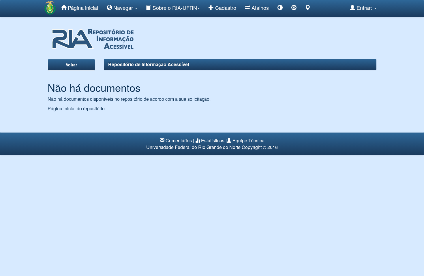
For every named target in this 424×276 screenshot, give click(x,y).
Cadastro (225, 7)
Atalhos (259, 7)
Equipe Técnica (248, 140)
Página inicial (82, 7)
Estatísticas (212, 140)
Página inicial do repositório (76, 108)
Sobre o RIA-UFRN (174, 7)
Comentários (179, 140)
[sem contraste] (294, 8)
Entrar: (364, 7)
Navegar (123, 7)
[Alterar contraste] (280, 8)
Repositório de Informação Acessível (148, 64)
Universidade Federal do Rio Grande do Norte (193, 147)
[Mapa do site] (308, 8)
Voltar (71, 65)
